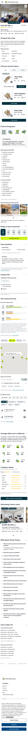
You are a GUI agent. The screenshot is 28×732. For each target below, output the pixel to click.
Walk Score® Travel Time (18, 390)
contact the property (5, 270)
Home (2, 663)
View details (14, 103)
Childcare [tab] (4, 401)
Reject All (14, 724)
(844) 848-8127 (6, 284)
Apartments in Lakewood (7, 655)
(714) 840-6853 (6, 286)
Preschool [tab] (13, 401)
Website (4, 289)
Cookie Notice (9, 717)
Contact (4, 688)
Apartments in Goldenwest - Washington (11, 636)
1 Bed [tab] (14, 70)
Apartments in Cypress (6, 647)
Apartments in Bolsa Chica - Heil (9, 632)
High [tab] (11, 404)
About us (4, 686)
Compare (24, 25)
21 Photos (12, 22)
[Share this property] (25, 6)
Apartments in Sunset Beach (8, 630)
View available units (9, 86)
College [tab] (17, 404)
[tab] (4, 132)
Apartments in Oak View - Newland (9, 634)
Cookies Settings (14, 720)
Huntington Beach (12, 663)
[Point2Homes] (9, 679)
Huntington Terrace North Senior (10, 527)
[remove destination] (26, 383)
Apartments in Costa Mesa (7, 653)
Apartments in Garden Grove (8, 649)
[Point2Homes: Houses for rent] (11, 2)
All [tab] (5, 70)
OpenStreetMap (9, 421)
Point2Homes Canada (7, 694)
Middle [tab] (4, 404)
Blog (3, 692)
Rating (2, 472)
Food (20, 340)
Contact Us (21, 86)
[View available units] (7, 79)
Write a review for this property (14, 498)
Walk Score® (16, 335)
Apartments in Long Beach (7, 651)
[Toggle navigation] (2, 2)
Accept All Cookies (14, 729)
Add (25, 379)
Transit (13, 340)
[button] (22, 358)
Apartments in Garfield (6, 638)
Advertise (4, 690)
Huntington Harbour (22, 663)
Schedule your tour (14, 238)
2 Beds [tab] (23, 70)
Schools (5, 340)
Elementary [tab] (21, 401)
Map (18, 22)
